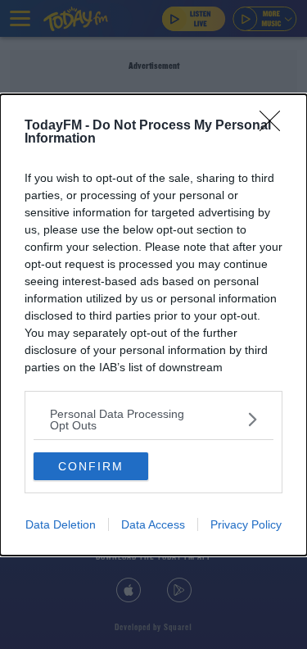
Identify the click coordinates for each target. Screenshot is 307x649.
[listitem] (153, 419)
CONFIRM (91, 466)
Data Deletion (60, 524)
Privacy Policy (246, 524)
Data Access (153, 524)
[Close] (275, 126)
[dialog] (153, 325)
